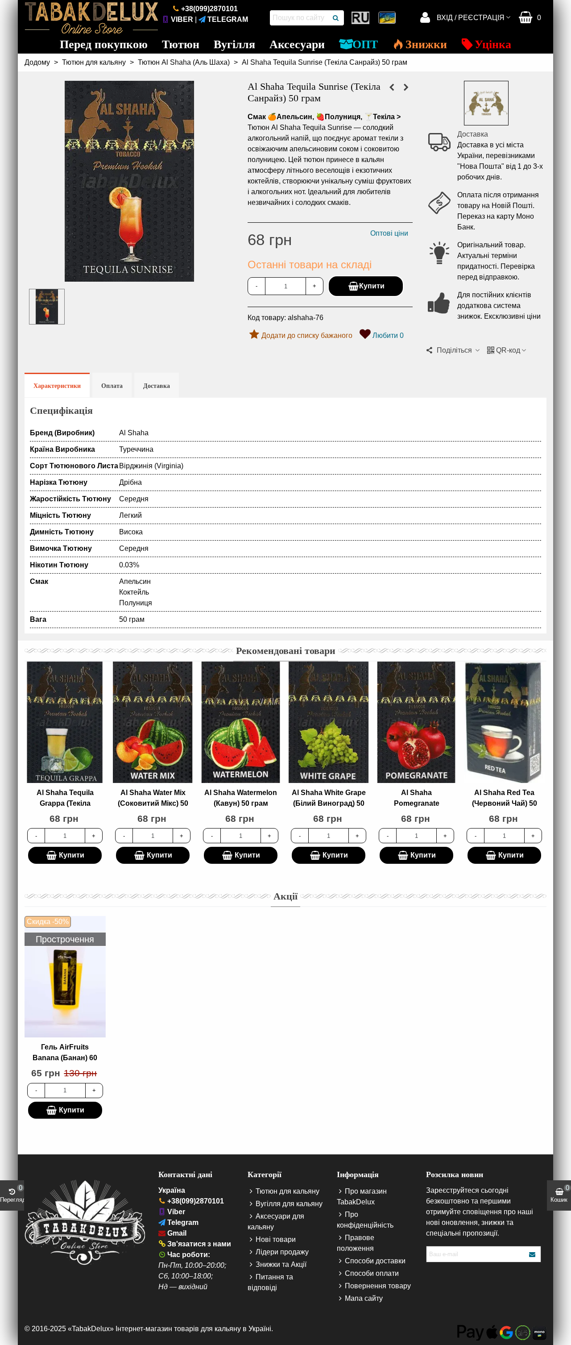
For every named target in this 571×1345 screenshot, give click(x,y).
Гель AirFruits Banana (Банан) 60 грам (65, 1057)
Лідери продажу (282, 1252)
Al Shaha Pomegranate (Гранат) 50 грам (416, 803)
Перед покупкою (104, 44)
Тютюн (180, 44)
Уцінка (493, 44)
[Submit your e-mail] (533, 1254)
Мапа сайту (364, 1298)
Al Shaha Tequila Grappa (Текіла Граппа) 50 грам (65, 803)
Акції (285, 896)
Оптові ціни (389, 233)
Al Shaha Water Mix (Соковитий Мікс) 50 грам (153, 803)
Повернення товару (378, 1286)
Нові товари (276, 1239)
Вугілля (234, 44)
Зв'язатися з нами (199, 1244)
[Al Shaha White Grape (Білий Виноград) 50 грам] (328, 722)
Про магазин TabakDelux (362, 1196)
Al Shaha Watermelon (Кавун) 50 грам (240, 798)
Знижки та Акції (281, 1264)
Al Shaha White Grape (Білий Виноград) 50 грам (329, 803)
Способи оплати (372, 1273)
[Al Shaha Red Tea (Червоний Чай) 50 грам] (504, 722)
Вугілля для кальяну (289, 1204)
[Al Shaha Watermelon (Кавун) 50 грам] (240, 722)
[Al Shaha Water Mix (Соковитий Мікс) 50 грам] (406, 87)
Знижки (426, 44)
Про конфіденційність (365, 1220)
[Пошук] (336, 17)
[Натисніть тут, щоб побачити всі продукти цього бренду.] (486, 103)
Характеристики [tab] (57, 386)
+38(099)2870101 (209, 8)
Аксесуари (297, 44)
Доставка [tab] (156, 386)
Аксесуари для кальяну (276, 1221)
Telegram (227, 19)
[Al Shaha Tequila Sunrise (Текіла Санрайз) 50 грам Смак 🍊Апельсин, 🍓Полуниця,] (129, 276)
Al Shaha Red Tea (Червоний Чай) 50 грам (504, 803)
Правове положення (355, 1243)
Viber (182, 19)
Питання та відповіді (270, 1282)
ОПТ (365, 44)
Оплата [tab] (112, 386)
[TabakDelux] (91, 17)
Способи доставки (375, 1261)
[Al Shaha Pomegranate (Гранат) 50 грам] (416, 722)
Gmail (176, 1233)
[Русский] (361, 18)
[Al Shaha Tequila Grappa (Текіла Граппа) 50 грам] (391, 87)
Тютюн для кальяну (287, 1191)
